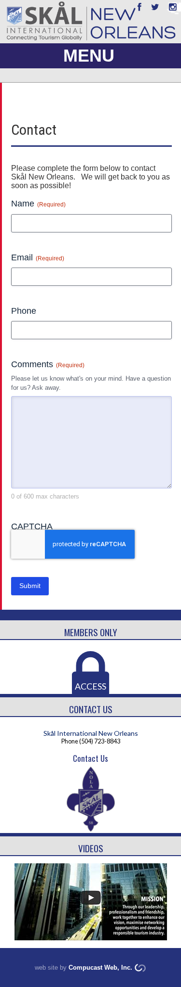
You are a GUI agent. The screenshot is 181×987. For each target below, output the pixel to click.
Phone (23, 311)
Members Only (90, 632)
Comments (47, 364)
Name (38, 203)
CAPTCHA (32, 526)
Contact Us (90, 709)
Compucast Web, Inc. (100, 967)
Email (37, 257)
